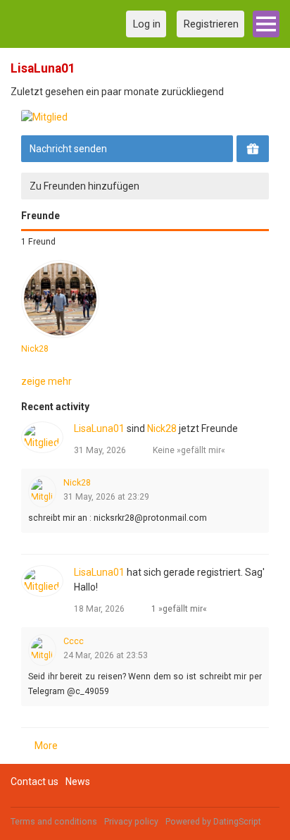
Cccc (73, 641)
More (46, 745)
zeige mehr (46, 381)
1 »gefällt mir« (179, 609)
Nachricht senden (68, 148)
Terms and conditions (54, 822)
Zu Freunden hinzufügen (84, 186)
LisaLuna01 (99, 428)
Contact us (34, 781)
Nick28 (35, 349)
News (77, 781)
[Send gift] (252, 149)
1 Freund (38, 242)
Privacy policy (131, 822)
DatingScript (237, 822)
